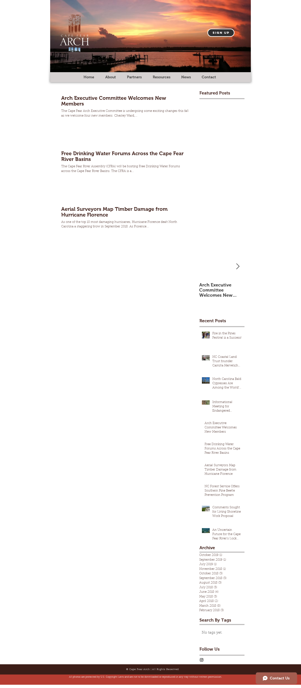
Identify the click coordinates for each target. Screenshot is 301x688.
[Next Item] (238, 266)
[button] (220, 33)
